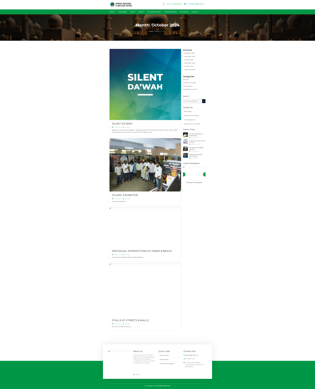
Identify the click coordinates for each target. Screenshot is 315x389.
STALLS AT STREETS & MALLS (130, 320)
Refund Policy (164, 359)
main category (187, 86)
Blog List (186, 79)
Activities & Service (171, 12)
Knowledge (122, 12)
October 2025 (188, 59)
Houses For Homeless (194, 182)
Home (151, 31)
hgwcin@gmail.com (198, 4)
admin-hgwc (127, 127)
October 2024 (188, 66)
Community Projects (153, 12)
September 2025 (189, 63)
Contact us (194, 12)
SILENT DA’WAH (122, 123)
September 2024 (189, 69)
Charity (140, 12)
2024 (157, 31)
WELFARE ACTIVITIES (190, 89)
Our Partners (184, 12)
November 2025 (189, 56)
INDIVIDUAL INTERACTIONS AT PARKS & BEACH (142, 251)
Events (133, 12)
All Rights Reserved (163, 386)
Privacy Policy (164, 355)
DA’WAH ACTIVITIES (189, 83)
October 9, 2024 (117, 127)
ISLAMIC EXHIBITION (125, 195)
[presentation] (204, 174)
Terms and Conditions (167, 363)
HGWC (112, 12)
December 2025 (189, 53)
